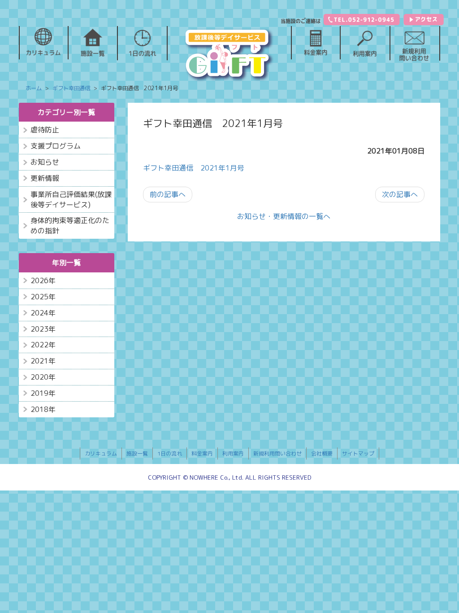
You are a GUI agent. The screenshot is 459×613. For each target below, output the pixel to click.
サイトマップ (358, 453)
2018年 (43, 409)
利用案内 (233, 453)
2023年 (43, 329)
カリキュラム (101, 453)
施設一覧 (137, 453)
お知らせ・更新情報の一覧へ (283, 216)
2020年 (43, 377)
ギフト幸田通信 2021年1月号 (193, 168)
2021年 (43, 361)
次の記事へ (400, 194)
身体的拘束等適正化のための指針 (69, 225)
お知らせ (44, 162)
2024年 (43, 313)
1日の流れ (169, 453)
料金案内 (202, 453)
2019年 (43, 393)
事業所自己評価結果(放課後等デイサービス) (71, 199)
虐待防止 (44, 130)
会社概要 (322, 453)
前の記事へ (168, 194)
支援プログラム (55, 146)
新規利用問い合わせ (277, 453)
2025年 (43, 297)
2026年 (43, 280)
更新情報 (44, 178)
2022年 (43, 345)
